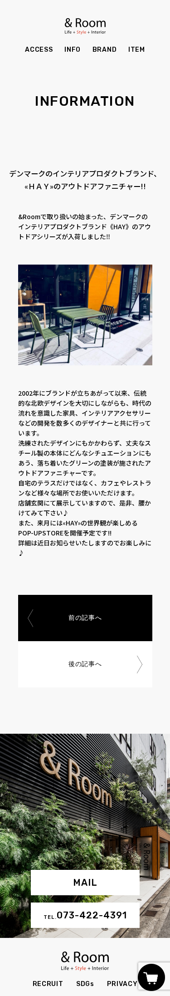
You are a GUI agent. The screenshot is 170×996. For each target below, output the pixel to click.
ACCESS (39, 50)
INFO (72, 50)
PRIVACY (122, 984)
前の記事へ (85, 618)
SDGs (85, 984)
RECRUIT (48, 984)
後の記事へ (85, 664)
